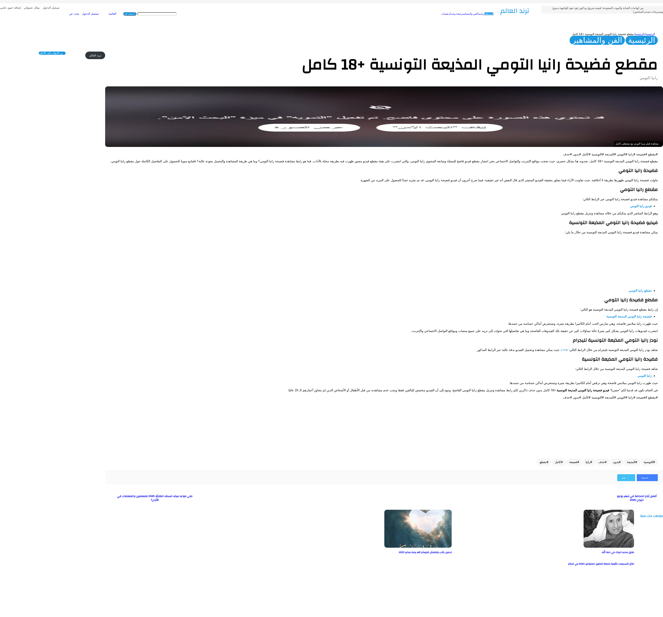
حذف (602, 462)
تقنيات (423, 13)
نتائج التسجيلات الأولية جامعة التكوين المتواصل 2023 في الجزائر (601, 564)
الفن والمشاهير (448, 13)
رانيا (588, 462)
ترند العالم (95, 55)
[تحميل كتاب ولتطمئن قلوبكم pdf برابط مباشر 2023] (418, 546)
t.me (564, 350)
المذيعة (631, 462)
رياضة (460, 13)
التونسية (648, 462)
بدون (616, 462)
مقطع (543, 462)
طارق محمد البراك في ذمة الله (618, 552)
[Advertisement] (554, 261)
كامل (558, 462)
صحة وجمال (433, 13)
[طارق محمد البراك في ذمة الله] (609, 546)
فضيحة (573, 462)
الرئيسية (467, 13)
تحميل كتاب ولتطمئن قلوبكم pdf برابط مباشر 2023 (425, 552)
